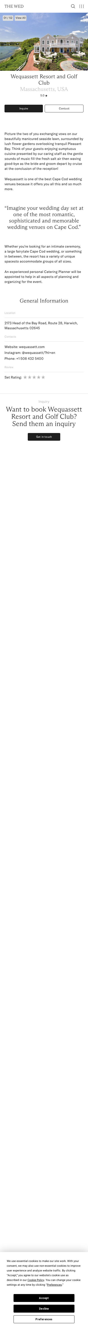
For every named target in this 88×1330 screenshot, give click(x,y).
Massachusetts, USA (44, 89)
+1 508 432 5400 (30, 358)
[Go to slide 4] (47, 63)
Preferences (43, 1319)
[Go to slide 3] (44, 63)
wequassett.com (32, 347)
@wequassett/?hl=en (38, 352)
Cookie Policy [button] (36, 1280)
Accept (44, 1298)
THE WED (14, 6)
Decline (44, 1308)
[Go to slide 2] (41, 63)
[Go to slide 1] (37, 63)
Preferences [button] (54, 1284)
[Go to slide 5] (50, 63)
